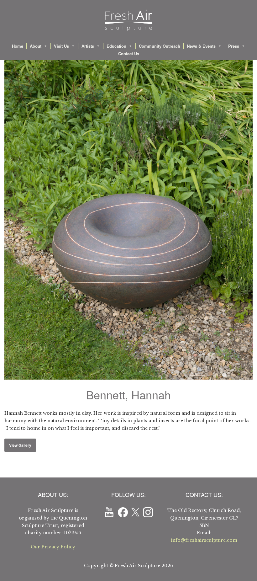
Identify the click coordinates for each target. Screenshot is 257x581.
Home (17, 46)
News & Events (201, 46)
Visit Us (61, 46)
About (35, 46)
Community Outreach (159, 46)
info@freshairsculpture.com (204, 540)
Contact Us (128, 53)
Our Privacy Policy (53, 547)
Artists (87, 46)
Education (116, 46)
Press (233, 46)
